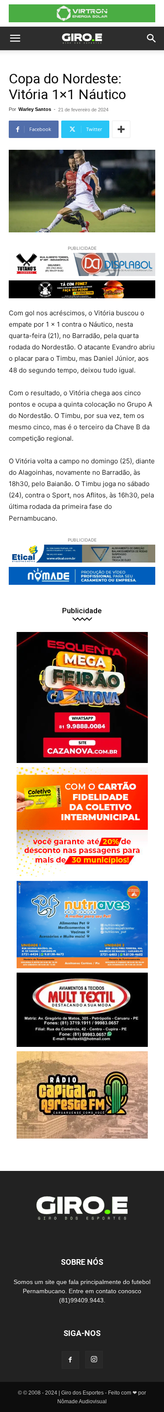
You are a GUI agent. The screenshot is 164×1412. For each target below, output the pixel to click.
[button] (15, 38)
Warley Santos (34, 109)
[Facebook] (70, 1360)
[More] (121, 129)
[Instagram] (94, 1359)
